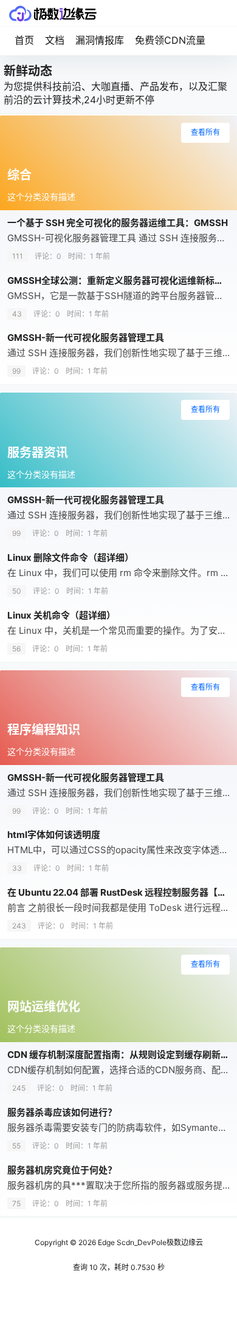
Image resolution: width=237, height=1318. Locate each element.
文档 (54, 40)
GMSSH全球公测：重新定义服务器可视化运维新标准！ (120, 280)
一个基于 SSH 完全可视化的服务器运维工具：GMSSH (117, 222)
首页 (24, 40)
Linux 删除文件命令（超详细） (70, 557)
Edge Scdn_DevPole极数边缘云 (149, 1242)
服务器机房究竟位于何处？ (62, 1170)
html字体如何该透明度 (53, 834)
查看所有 (205, 132)
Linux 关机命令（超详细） (61, 615)
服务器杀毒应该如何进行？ (62, 1112)
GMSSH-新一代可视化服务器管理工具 (85, 337)
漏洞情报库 (99, 40)
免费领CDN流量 (170, 40)
